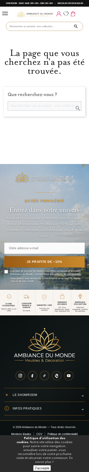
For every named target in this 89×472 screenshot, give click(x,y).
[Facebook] (32, 375)
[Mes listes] (66, 13)
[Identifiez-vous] (59, 13)
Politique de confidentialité (62, 433)
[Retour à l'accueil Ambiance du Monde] (44, 345)
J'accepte (42, 468)
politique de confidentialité (67, 274)
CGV (39, 433)
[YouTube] (68, 375)
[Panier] (73, 13)
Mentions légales (21, 433)
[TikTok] (44, 375)
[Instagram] (20, 375)
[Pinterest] (56, 375)
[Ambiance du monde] (34, 14)
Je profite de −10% (44, 262)
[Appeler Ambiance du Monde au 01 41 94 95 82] (80, 13)
